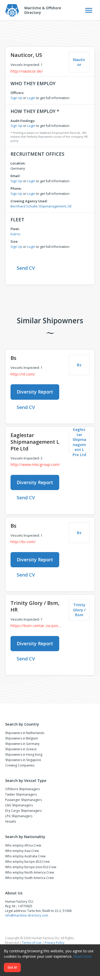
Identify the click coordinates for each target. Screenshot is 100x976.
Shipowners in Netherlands (24, 733)
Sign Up (16, 97)
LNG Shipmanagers (19, 805)
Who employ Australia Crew (25, 856)
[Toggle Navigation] (89, 10)
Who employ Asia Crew (22, 851)
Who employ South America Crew (29, 878)
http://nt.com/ (23, 374)
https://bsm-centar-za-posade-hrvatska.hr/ (36, 625)
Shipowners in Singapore (23, 760)
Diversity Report (35, 392)
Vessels (10, 821)
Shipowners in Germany (22, 744)
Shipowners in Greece (21, 749)
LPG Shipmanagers (18, 816)
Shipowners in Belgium (21, 738)
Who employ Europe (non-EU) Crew (30, 867)
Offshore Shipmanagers (22, 789)
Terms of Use (32, 942)
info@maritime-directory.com (26, 915)
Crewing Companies (19, 765)
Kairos (16, 234)
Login (31, 97)
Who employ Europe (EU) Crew (27, 861)
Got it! (12, 967)
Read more (82, 956)
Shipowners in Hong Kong (23, 754)
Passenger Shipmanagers (23, 800)
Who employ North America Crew (29, 872)
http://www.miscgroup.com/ (35, 464)
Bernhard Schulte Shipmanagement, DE (41, 206)
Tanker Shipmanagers (21, 794)
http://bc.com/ (23, 541)
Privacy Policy (54, 942)
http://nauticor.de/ (27, 71)
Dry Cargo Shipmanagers (23, 810)
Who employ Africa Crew (23, 845)
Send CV (26, 268)
